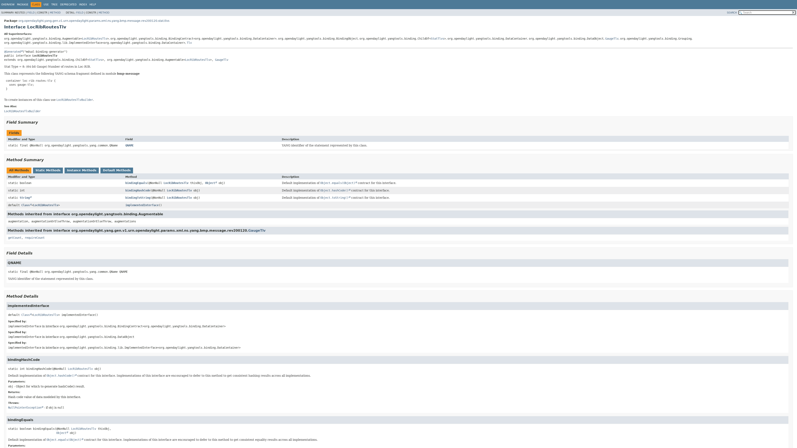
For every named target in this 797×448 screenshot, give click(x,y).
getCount (14, 237)
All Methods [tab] (19, 170)
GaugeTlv (612, 38)
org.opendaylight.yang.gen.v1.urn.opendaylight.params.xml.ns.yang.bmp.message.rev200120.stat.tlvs (93, 20)
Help (92, 4)
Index (83, 4)
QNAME (129, 145)
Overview (8, 4)
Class (25, 205)
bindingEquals (136, 183)
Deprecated (68, 4)
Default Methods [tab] (117, 170)
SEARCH (732, 12)
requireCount (35, 237)
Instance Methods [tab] (81, 170)
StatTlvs (437, 38)
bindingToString (137, 197)
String (25, 197)
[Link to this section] (41, 122)
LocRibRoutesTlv (94, 38)
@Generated (12, 51)
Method (55, 12)
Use (46, 4)
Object (210, 183)
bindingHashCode (137, 190)
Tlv (189, 42)
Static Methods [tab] (47, 170)
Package (22, 4)
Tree (54, 4)
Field (31, 12)
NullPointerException (24, 407)
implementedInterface (142, 205)
